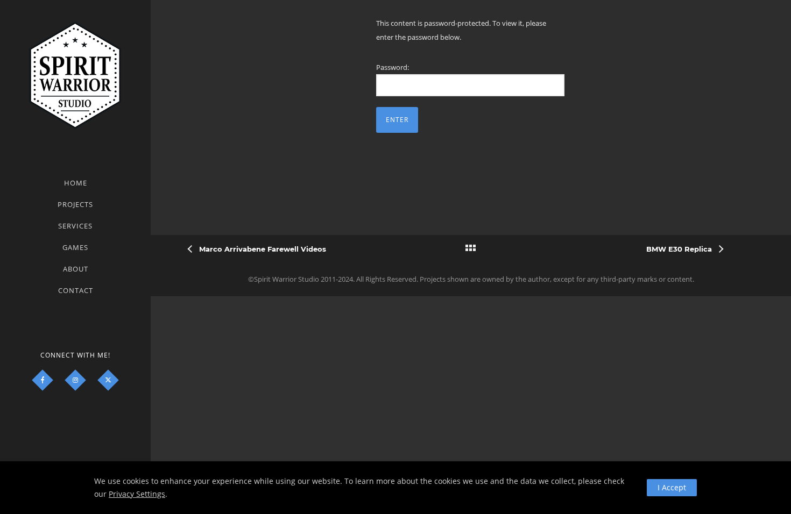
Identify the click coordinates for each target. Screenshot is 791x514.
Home (75, 183)
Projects (75, 204)
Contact (75, 290)
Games (75, 247)
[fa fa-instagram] (75, 380)
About (75, 269)
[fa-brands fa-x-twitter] (108, 380)
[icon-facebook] (42, 380)
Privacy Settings (137, 494)
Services (75, 226)
